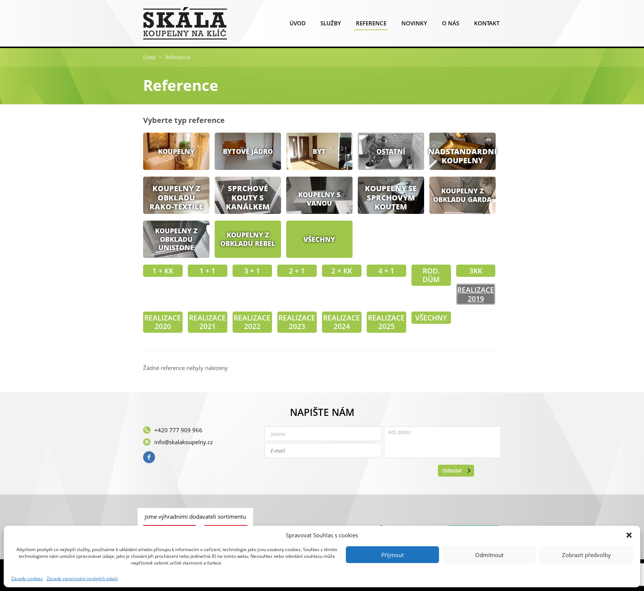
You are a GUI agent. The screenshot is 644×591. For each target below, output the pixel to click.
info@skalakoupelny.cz (183, 442)
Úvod (298, 23)
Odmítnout (489, 555)
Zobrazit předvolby (586, 555)
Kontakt (486, 23)
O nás (450, 23)
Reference (371, 23)
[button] (629, 535)
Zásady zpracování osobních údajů (82, 579)
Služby (331, 23)
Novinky (414, 23)
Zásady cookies (27, 579)
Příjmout (392, 555)
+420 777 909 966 (178, 430)
